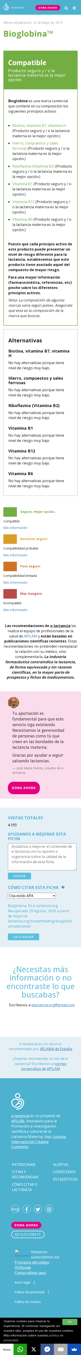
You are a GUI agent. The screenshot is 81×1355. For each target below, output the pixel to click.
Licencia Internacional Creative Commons (38, 1141)
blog (15, 1209)
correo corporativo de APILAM (43, 1066)
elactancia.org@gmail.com (53, 1004)
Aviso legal (22, 1282)
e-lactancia (20, 1115)
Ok (70, 1322)
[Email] (61, 1349)
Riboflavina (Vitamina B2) (33, 166)
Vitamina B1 (22, 183)
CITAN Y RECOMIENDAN (25, 1174)
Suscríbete (30, 1234)
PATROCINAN (23, 1164)
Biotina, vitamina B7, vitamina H (39, 125)
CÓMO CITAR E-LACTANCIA (25, 1187)
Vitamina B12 (23, 201)
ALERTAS (60, 1164)
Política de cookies (28, 1302)
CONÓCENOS (64, 1171)
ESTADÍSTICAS (65, 1179)
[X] (33, 1349)
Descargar (23, 937)
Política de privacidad (29, 1292)
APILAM (30, 636)
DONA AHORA (47, 7)
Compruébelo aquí (30, 1272)
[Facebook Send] (47, 1349)
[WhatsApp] (20, 1349)
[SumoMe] (74, 1349)
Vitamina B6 (22, 219)
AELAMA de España (56, 1048)
